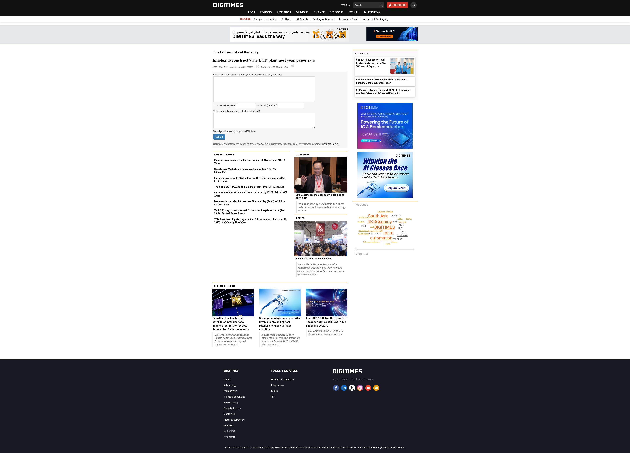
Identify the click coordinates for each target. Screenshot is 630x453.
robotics (272, 19)
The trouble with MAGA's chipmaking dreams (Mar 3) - (249, 187)
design (409, 219)
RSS (273, 396)
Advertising (230, 385)
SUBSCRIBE (399, 5)
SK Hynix (287, 19)
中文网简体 (229, 436)
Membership (230, 390)
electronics (364, 231)
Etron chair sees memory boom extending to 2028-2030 (320, 197)
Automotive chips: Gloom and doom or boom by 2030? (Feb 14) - (250, 194)
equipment (363, 217)
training (385, 221)
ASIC (401, 224)
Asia (403, 231)
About (227, 379)
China (400, 219)
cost (395, 221)
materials (402, 222)
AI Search (302, 19)
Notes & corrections (235, 419)
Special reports (224, 286)
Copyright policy (232, 408)
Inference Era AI (348, 19)
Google (258, 19)
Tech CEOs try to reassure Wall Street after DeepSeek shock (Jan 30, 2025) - (249, 212)
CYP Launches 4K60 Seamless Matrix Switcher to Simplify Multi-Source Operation (382, 81)
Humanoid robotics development (314, 258)
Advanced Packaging (375, 19)
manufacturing (374, 231)
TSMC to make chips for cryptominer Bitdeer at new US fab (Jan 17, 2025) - (250, 221)
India (372, 221)
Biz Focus (361, 53)
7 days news (277, 385)
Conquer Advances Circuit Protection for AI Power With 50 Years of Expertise (371, 63)
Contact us (229, 413)
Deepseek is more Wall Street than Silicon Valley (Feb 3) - (249, 203)
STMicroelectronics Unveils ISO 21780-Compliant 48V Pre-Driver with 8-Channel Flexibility (383, 92)
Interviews (302, 154)
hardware (402, 235)
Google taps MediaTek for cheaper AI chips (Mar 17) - (245, 171)
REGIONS (266, 12)
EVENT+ (353, 12)
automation (381, 237)
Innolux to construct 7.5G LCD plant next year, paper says (263, 60)
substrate (374, 233)
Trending (245, 19)
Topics (300, 218)
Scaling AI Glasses (323, 19)
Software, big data (385, 212)
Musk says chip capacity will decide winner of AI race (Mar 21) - (249, 162)
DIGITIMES (384, 227)
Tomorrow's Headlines (283, 379)
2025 (372, 227)
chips (387, 244)
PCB (363, 225)
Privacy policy (231, 402)
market (361, 222)
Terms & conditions (234, 396)
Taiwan (394, 242)
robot (388, 232)
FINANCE (319, 12)
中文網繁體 (229, 431)
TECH (251, 12)
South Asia (378, 215)
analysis (396, 215)
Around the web (224, 154)
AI (382, 231)
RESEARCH (284, 12)
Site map (228, 425)
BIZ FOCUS (337, 12)
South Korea (363, 234)
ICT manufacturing (371, 242)
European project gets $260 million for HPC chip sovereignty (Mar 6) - (249, 180)
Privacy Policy (331, 144)
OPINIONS (302, 12)
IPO (400, 228)
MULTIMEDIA (372, 12)
